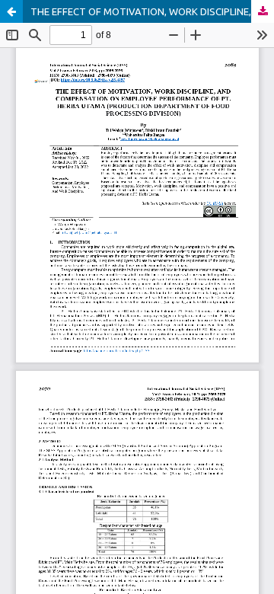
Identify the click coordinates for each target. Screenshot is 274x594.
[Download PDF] (262, 11)
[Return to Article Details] (11, 11)
